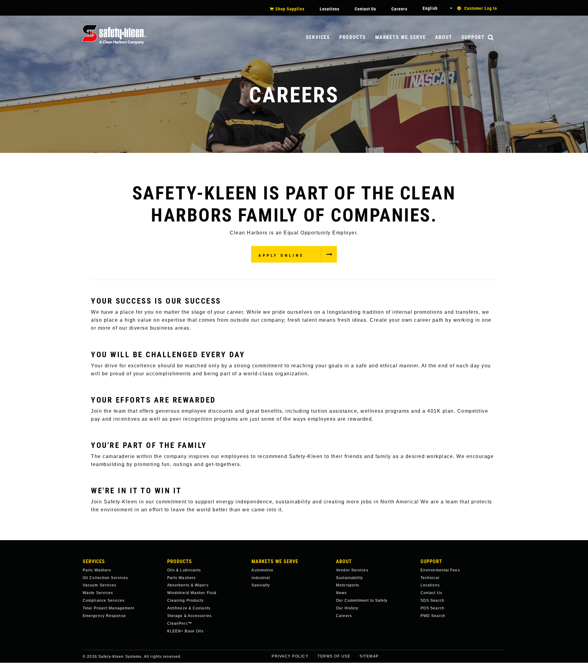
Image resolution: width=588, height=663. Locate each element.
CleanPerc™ (179, 623)
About (443, 37)
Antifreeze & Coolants (188, 608)
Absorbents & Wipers (188, 585)
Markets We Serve (400, 37)
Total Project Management (108, 608)
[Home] (114, 34)
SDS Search (432, 600)
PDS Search (432, 608)
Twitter (510, 660)
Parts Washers (97, 570)
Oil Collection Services (105, 578)
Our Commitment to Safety (361, 600)
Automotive (262, 570)
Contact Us (365, 8)
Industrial (260, 578)
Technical (429, 578)
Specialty (260, 585)
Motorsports (347, 585)
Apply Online (281, 255)
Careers (399, 8)
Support (473, 37)
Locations (329, 8)
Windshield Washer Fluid (192, 593)
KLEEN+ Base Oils (185, 631)
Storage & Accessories (189, 616)
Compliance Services (104, 600)
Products (352, 37)
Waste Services (98, 593)
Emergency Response (104, 616)
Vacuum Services (100, 585)
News (341, 593)
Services (318, 37)
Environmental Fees (440, 570)
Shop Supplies (289, 8)
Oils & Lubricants (184, 570)
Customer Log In (480, 8)
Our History (347, 608)
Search (497, 37)
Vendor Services (352, 570)
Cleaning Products (185, 600)
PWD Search (432, 616)
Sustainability (349, 578)
